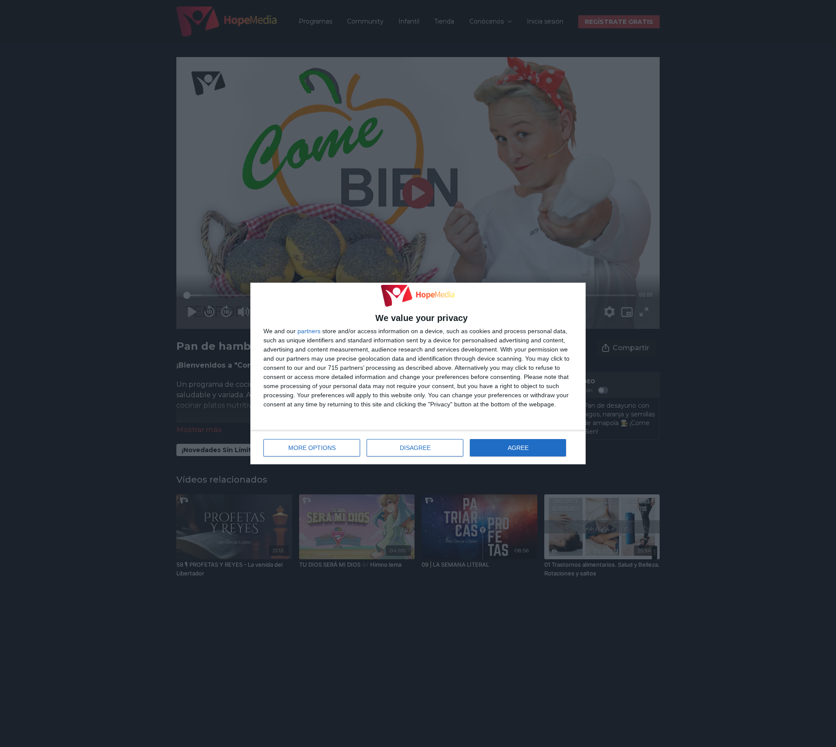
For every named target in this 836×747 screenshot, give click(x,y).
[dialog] (418, 374)
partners (308, 331)
